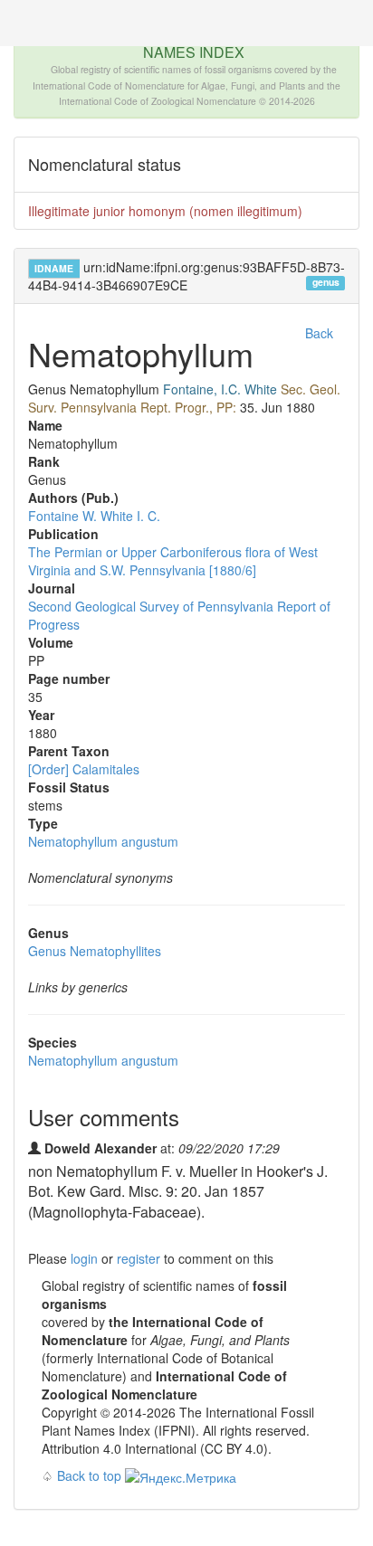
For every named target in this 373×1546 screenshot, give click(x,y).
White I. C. (130, 516)
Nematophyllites (94, 951)
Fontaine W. (62, 516)
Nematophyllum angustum (103, 841)
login (84, 1258)
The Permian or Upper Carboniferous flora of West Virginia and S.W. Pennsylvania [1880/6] (173, 561)
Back (319, 333)
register (138, 1258)
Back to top (89, 1475)
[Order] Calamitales (83, 769)
